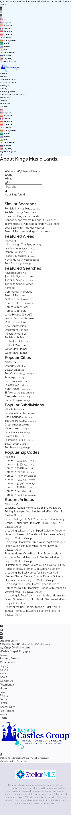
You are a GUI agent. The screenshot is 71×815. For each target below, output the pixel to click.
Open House (6, 79)
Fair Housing (7, 710)
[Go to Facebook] (1, 7)
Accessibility (7, 707)
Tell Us (3, 100)
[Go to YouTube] (1, 13)
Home (3, 688)
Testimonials (7, 684)
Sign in (12, 61)
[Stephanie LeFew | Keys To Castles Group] (35, 751)
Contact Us (6, 680)
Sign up (4, 61)
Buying (3, 85)
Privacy (4, 695)
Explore (3, 655)
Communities (8, 662)
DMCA (3, 703)
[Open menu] (1, 154)
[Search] (6, 190)
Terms (3, 699)
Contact (4, 106)
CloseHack (22, 761)
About (3, 97)
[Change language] (2, 19)
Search (3, 73)
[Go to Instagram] (1, 10)
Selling (3, 88)
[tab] (35, 175)
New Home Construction (12, 94)
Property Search (9, 658)
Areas (3, 76)
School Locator (8, 82)
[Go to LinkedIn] (1, 16)
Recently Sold (7, 91)
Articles (4, 103)
